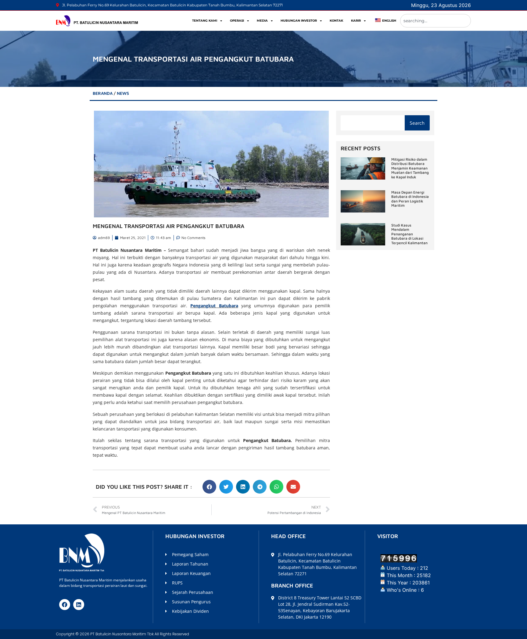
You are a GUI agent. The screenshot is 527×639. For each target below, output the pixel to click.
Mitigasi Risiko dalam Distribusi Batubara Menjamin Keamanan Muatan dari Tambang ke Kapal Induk (410, 168)
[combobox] (435, 20)
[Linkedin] (78, 604)
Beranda (103, 93)
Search (417, 123)
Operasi (237, 21)
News (123, 93)
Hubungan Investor (299, 21)
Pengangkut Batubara (214, 306)
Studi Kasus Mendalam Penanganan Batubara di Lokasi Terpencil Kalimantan (409, 234)
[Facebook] (64, 604)
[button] (209, 487)
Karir (356, 21)
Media (262, 21)
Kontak (336, 21)
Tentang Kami (204, 21)
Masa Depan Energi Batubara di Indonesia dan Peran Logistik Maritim (410, 199)
